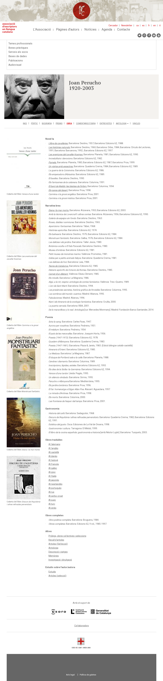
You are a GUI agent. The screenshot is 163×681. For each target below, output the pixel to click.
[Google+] (154, 35)
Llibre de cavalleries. (58, 143)
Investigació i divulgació (60, 560)
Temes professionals (20, 43)
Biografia (47, 123)
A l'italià (52, 476)
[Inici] (10, 28)
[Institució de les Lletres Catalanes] (91, 611)
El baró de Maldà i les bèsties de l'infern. (68, 186)
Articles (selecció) (57, 575)
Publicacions (15, 60)
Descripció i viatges (58, 552)
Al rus (51, 492)
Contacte (123, 29)
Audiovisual (14, 64)
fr (149, 25)
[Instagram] (144, 35)
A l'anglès (53, 448)
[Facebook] (149, 35)
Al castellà (54, 452)
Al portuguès (55, 488)
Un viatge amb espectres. (61, 166)
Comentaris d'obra (86, 123)
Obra (69, 123)
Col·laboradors (81, 625)
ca (137, 25)
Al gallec (53, 468)
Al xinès (52, 508)
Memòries (54, 556)
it (160, 25)
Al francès (54, 464)
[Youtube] (159, 35)
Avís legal (70, 675)
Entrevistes (106, 123)
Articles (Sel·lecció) (58, 544)
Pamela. (53, 162)
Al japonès (54, 480)
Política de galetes (88, 675)
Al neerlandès (55, 484)
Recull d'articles (56, 540)
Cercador (113, 25)
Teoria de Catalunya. (59, 266)
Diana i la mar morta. (59, 210)
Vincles (136, 123)
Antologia (121, 123)
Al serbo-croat (56, 496)
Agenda (107, 29)
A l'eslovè (53, 460)
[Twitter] (140, 35)
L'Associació (42, 29)
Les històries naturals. (59, 147)
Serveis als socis (18, 51)
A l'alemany (54, 444)
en (154, 25)
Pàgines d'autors (67, 29)
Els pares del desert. (58, 190)
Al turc (52, 504)
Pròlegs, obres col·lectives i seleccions (67, 536)
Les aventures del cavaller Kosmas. (66, 154)
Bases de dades (17, 56)
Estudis (52, 571)
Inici (25, 123)
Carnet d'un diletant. (58, 274)
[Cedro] (58, 611)
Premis (59, 123)
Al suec (52, 500)
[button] (34, 96)
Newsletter (126, 25)
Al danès (53, 456)
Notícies (90, 29)
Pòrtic (34, 123)
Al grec (52, 472)
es (143, 25)
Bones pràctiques (18, 47)
